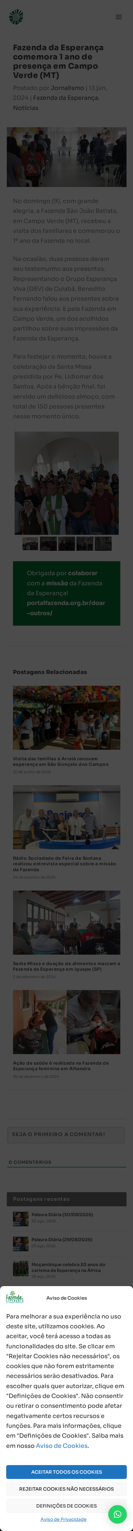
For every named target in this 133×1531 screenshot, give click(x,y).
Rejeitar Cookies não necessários (66, 1489)
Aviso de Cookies (62, 1446)
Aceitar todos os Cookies (66, 1472)
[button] (117, 1514)
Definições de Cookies (66, 1506)
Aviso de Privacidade (64, 1519)
